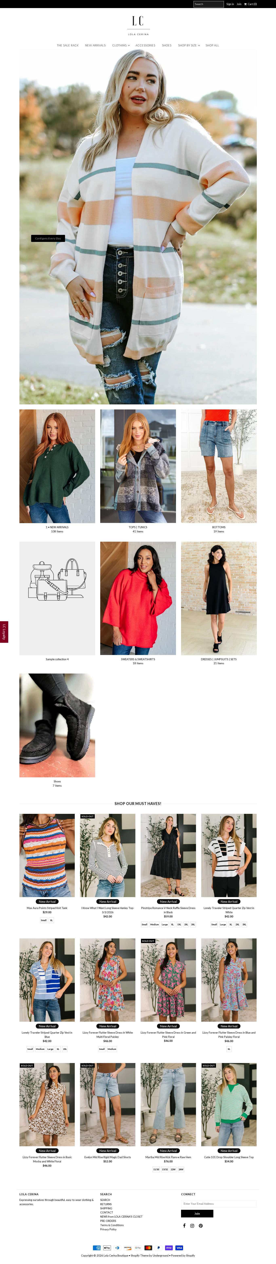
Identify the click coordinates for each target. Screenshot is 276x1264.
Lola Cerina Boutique (116, 1255)
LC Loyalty (4, 632)
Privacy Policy (108, 1229)
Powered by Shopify (183, 1255)
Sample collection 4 (57, 659)
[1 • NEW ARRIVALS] (57, 466)
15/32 (165, 1169)
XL (51, 920)
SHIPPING (106, 1208)
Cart (252, 4)
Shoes (167, 45)
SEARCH (105, 1200)
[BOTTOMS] (219, 466)
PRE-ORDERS (108, 1220)
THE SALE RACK (68, 45)
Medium (154, 924)
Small (43, 920)
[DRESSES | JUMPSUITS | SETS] (219, 598)
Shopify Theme (140, 1255)
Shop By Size (187, 45)
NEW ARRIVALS (95, 45)
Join (239, 4)
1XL (179, 924)
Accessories (145, 45)
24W (181, 1169)
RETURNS (106, 1204)
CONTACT (106, 1212)
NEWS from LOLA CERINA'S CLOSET (121, 1216)
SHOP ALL (212, 45)
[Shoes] (57, 725)
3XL (193, 924)
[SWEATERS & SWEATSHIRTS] (138, 598)
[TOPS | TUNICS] (138, 466)
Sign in (230, 4)
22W (173, 1169)
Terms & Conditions (112, 1225)
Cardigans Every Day (48, 238)
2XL (186, 924)
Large (165, 924)
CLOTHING (119, 45)
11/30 (156, 1169)
